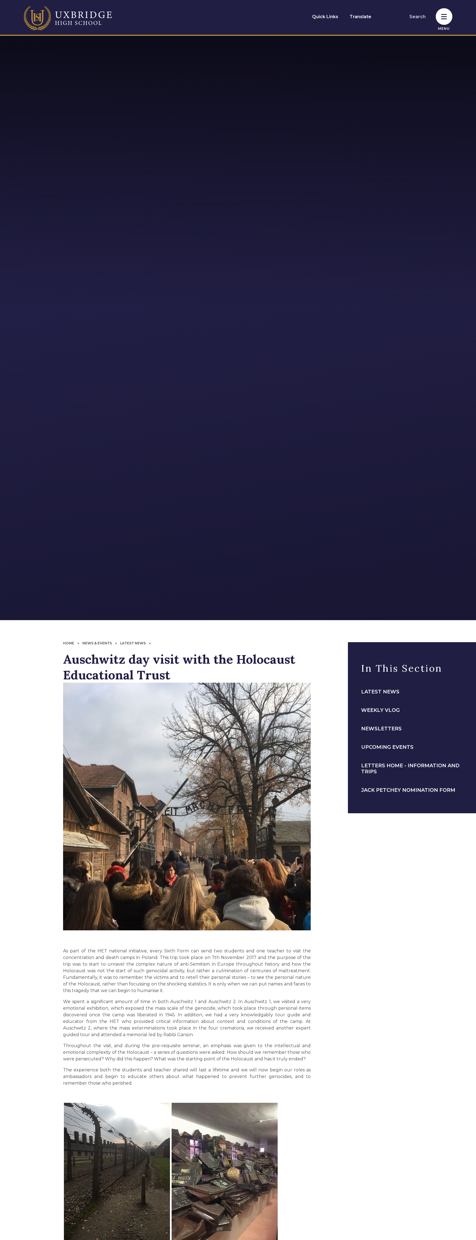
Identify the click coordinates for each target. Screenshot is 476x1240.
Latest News (133, 643)
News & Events (97, 643)
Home (68, 643)
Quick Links (325, 16)
